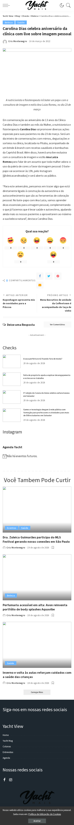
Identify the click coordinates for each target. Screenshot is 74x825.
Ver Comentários (57, 324)
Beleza (9, 22)
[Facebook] (39, 276)
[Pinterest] (57, 276)
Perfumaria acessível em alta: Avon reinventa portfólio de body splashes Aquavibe (35, 607)
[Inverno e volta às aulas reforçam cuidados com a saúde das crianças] (37, 645)
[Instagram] (11, 780)
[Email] (39, 285)
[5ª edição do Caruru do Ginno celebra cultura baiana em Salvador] (12, 397)
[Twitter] (48, 276)
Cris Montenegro (17, 41)
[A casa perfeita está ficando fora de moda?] (12, 361)
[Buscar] (67, 5)
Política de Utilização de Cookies (44, 814)
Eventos (11, 528)
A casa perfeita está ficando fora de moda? (42, 359)
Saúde (21, 22)
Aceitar (37, 820)
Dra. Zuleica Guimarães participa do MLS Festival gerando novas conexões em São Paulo (36, 539)
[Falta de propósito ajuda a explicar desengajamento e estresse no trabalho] (12, 379)
